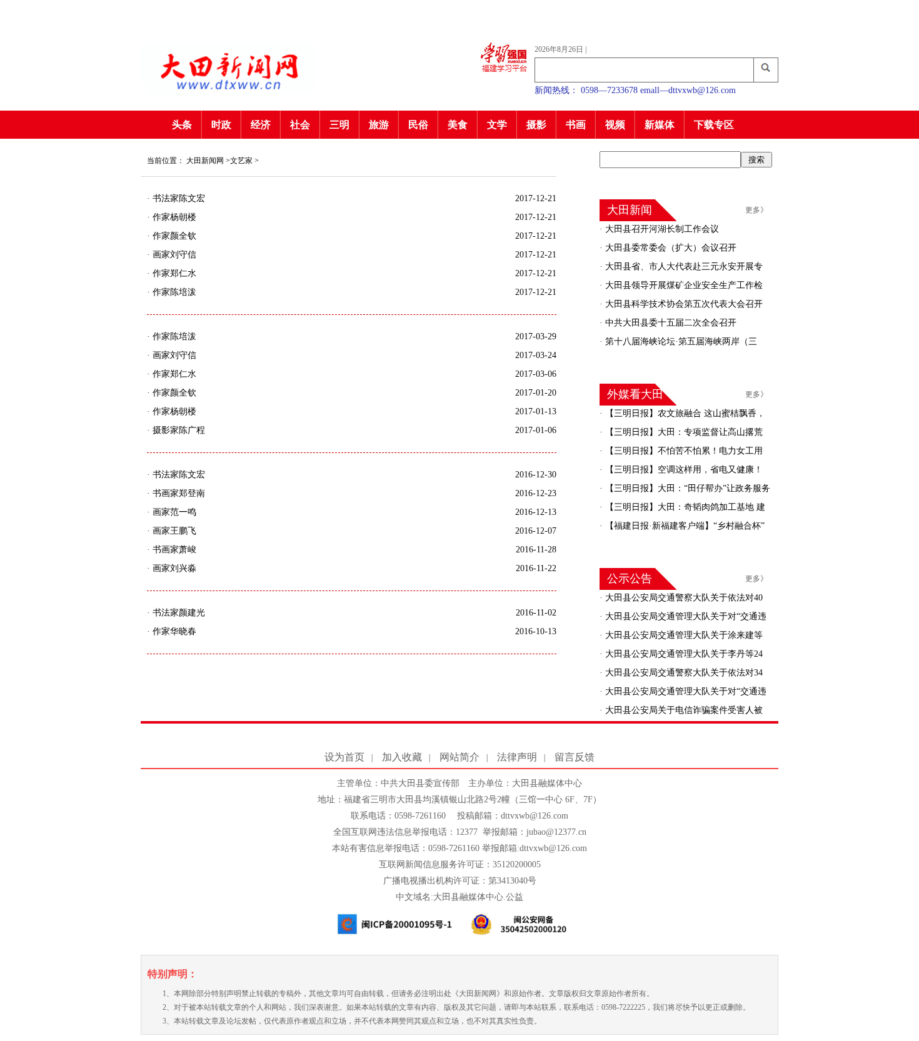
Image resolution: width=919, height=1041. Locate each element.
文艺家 (241, 160)
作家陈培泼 (173, 292)
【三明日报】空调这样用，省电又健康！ (683, 469)
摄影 (536, 124)
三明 (339, 124)
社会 (300, 124)
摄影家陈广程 (177, 430)
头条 (182, 124)
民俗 (418, 124)
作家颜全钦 (173, 236)
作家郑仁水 (173, 273)
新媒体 (660, 124)
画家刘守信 (173, 254)
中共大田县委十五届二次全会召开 (669, 322)
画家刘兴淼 (173, 568)
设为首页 (344, 757)
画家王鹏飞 (173, 530)
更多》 (756, 210)
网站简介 (459, 757)
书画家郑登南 (177, 493)
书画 (576, 124)
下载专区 (714, 124)
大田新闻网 (205, 160)
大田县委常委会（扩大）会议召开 (669, 247)
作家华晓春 (173, 631)
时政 (221, 124)
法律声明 (517, 757)
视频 (615, 124)
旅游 (379, 124)
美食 (458, 124)
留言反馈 (575, 757)
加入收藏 (402, 757)
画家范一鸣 (173, 512)
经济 (261, 124)
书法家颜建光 (177, 612)
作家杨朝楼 (173, 217)
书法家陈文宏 (177, 198)
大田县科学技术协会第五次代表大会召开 (683, 304)
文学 (497, 124)
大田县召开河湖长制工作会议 (661, 229)
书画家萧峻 (173, 549)
